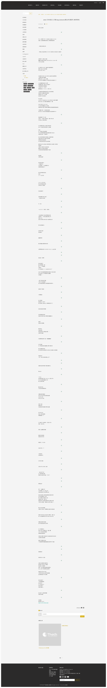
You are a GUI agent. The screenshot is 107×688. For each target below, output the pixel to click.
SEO (23, 63)
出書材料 (24, 59)
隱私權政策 (62, 674)
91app (25, 83)
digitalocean (26, 91)
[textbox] (63, 614)
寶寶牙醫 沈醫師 (52, 672)
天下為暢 (51, 676)
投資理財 (24, 27)
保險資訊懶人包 (52, 673)
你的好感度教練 (52, 674)
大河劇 (24, 75)
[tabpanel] (49, 640)
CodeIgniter (25, 54)
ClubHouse (31, 83)
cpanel (24, 56)
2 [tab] (61, 658)
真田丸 (27, 77)
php (33, 87)
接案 (23, 34)
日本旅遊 (24, 20)
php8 (25, 85)
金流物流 (24, 68)
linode (30, 89)
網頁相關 (24, 42)
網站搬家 (24, 22)
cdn (25, 87)
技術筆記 (24, 17)
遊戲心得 (24, 37)
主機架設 (24, 32)
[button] (30, 5)
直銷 (23, 51)
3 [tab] (62, 658)
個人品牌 (24, 61)
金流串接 (24, 44)
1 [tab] (60, 658)
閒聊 (23, 49)
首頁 (39, 14)
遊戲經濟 (24, 46)
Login (100, 2)
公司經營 (24, 29)
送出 (30, 13)
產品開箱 (24, 39)
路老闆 (66, 684)
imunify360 (30, 85)
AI (23, 79)
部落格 (42, 14)
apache (29, 87)
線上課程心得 (25, 71)
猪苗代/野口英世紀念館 (43, 603)
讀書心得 (24, 66)
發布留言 (82, 616)
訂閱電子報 (77, 680)
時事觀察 (24, 24)
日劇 (23, 73)
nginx (25, 89)
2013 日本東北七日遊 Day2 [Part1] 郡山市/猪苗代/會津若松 (55, 14)
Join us (95, 2)
